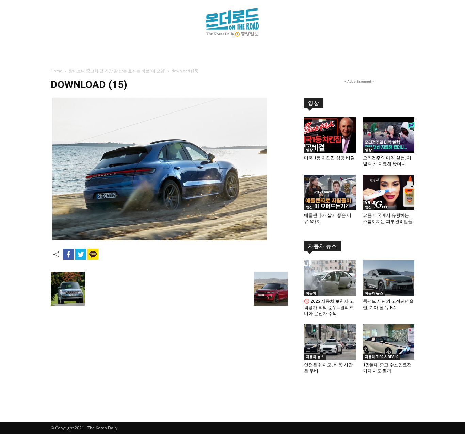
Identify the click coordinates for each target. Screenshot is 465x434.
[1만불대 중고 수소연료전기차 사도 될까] (389, 342)
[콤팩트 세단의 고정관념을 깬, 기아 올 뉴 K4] (389, 278)
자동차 (311, 293)
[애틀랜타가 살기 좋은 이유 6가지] (330, 192)
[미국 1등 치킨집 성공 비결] (330, 135)
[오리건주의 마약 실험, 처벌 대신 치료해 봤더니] (389, 135)
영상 (313, 103)
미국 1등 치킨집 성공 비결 (329, 157)
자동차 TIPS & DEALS (381, 356)
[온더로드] (232, 22)
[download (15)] (160, 238)
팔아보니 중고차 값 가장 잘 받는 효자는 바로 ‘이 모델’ (117, 71)
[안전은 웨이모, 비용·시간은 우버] (330, 342)
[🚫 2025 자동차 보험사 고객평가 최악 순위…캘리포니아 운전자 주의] (330, 278)
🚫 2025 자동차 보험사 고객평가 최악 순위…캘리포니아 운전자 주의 (329, 307)
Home (56, 71)
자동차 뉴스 (322, 246)
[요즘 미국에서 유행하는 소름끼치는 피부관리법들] (389, 192)
